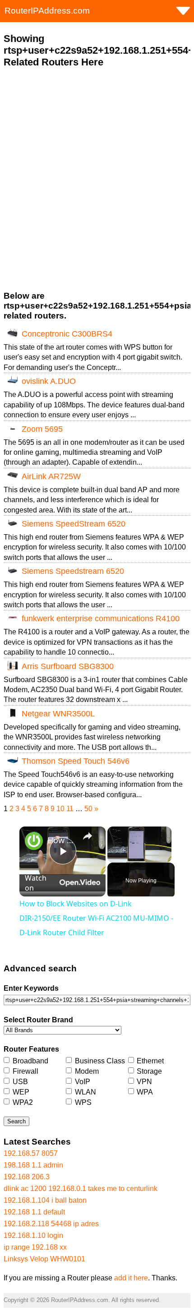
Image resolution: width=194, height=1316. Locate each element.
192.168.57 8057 (31, 1153)
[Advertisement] (97, 180)
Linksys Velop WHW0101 (44, 1259)
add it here (131, 1278)
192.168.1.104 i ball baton (45, 1200)
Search (16, 1121)
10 (60, 809)
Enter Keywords (31, 988)
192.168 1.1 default (34, 1212)
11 (70, 809)
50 (88, 809)
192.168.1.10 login (33, 1235)
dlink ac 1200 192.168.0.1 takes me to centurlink (80, 1188)
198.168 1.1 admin (33, 1165)
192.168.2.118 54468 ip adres (51, 1224)
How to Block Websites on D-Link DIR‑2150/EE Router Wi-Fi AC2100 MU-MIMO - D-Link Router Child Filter (61, 840)
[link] (34, 841)
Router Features (31, 1049)
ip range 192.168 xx (35, 1247)
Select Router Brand (38, 1020)
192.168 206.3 (27, 1177)
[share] (87, 836)
